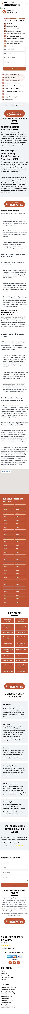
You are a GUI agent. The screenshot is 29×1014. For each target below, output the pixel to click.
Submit (14, 69)
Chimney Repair (14, 105)
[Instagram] (10, 962)
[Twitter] (14, 962)
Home (6, 105)
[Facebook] (18, 962)
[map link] (2, 4)
